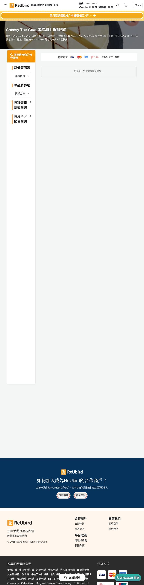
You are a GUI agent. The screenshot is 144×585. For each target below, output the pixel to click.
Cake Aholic (27, 583)
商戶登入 (80, 495)
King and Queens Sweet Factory (54, 583)
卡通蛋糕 (53, 569)
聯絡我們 (113, 528)
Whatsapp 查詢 (129, 577)
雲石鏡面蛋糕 (67, 569)
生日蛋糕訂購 (26, 569)
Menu (137, 5)
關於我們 (113, 523)
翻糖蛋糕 (41, 569)
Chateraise (13, 583)
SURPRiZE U (81, 583)
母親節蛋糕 (83, 569)
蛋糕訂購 (12, 569)
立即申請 (63, 495)
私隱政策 (80, 545)
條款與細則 (81, 540)
